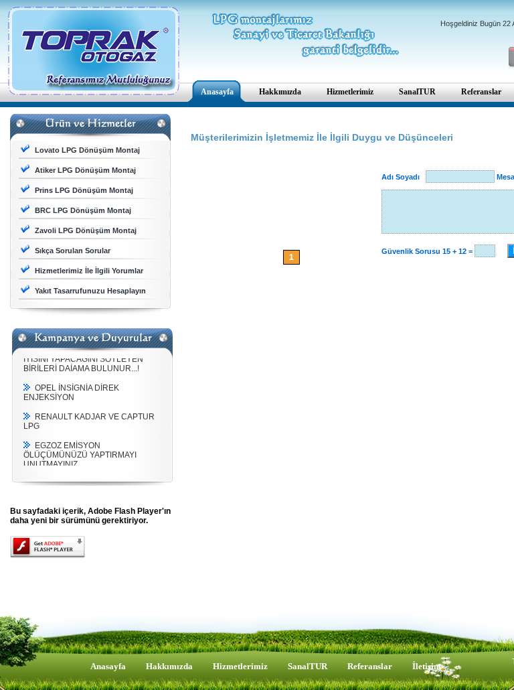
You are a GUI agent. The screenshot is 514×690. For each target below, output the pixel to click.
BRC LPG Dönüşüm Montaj (83, 210)
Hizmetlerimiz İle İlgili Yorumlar (89, 271)
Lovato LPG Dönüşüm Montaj (87, 150)
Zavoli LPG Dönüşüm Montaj (86, 230)
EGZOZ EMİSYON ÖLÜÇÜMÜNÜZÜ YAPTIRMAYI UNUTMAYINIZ (80, 452)
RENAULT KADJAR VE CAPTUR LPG (89, 418)
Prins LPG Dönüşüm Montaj (84, 190)
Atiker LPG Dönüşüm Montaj (85, 170)
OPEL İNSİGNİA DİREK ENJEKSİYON (71, 390)
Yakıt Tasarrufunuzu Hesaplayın (90, 291)
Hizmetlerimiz (240, 666)
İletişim (426, 666)
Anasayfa (108, 666)
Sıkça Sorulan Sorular (72, 251)
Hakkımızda (169, 666)
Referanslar (369, 666)
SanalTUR (307, 666)
